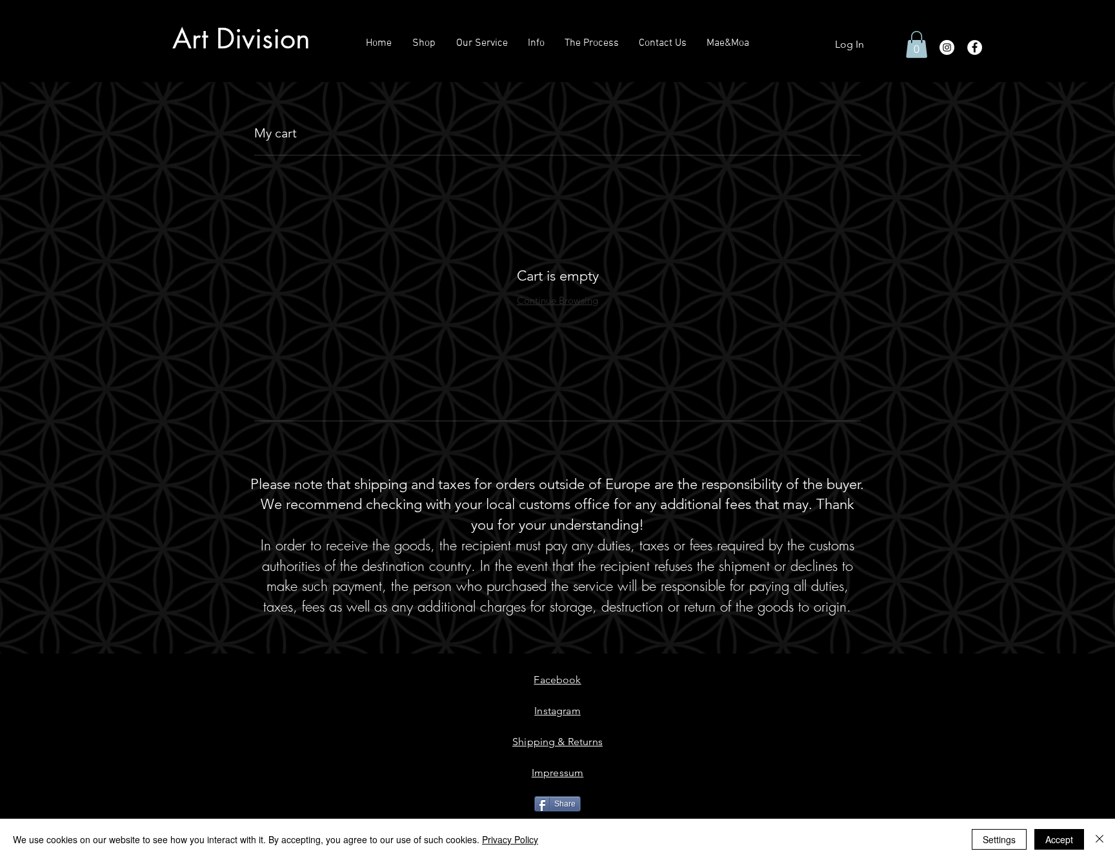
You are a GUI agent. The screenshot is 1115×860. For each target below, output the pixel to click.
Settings (999, 839)
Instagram (557, 711)
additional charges (471, 606)
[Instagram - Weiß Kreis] (946, 47)
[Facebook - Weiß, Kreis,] (974, 47)
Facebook (557, 680)
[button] (916, 44)
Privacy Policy (510, 839)
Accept (1059, 839)
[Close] (1099, 839)
